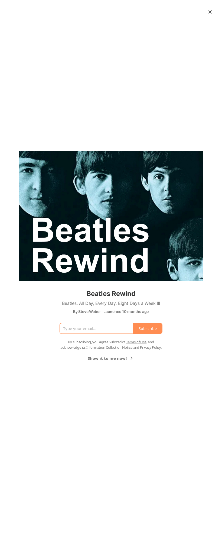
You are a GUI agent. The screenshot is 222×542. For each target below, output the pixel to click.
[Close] (210, 11)
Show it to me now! (107, 358)
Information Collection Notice (109, 347)
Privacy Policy (150, 347)
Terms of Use (136, 341)
